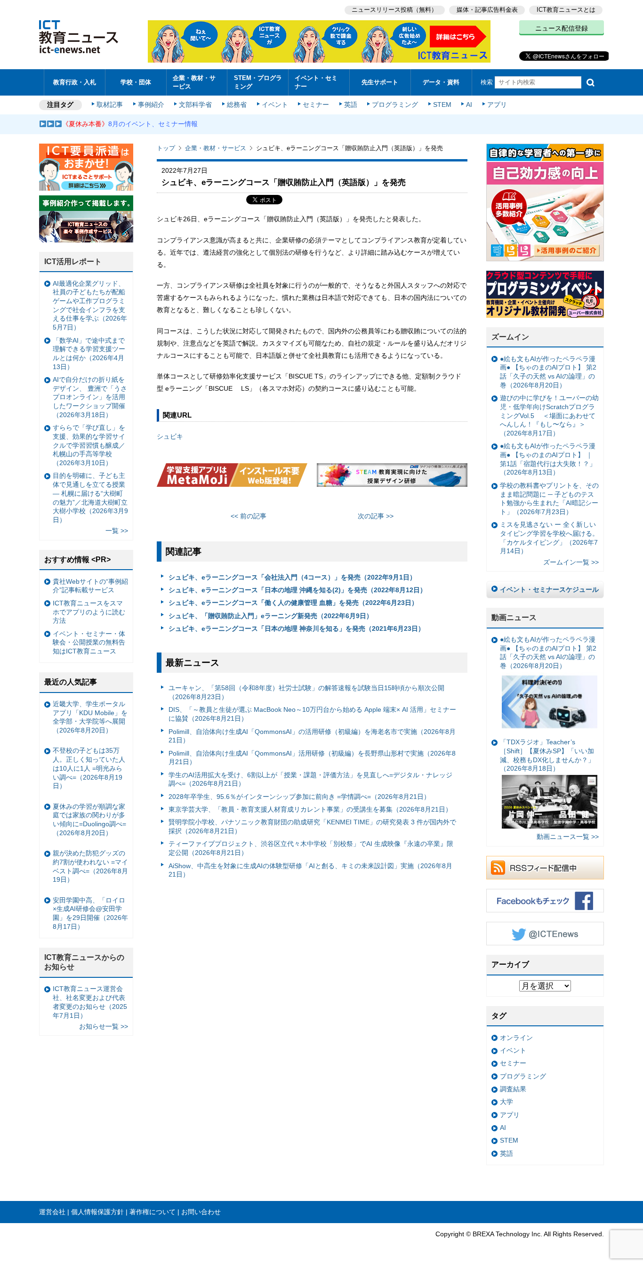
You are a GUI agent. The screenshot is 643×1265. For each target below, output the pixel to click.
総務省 (237, 104)
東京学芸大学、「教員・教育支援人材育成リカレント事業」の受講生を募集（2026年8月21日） (310, 809)
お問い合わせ (201, 1212)
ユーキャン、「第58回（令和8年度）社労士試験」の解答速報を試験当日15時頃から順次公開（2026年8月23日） (306, 692)
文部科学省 (195, 104)
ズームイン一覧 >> (571, 562)
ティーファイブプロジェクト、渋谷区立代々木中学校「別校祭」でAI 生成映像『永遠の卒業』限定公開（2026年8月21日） (311, 848)
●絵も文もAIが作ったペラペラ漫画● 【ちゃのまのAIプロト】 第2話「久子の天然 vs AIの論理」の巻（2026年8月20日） (548, 372)
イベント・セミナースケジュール (549, 589)
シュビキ (170, 436)
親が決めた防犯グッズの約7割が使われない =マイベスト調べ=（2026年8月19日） (90, 866)
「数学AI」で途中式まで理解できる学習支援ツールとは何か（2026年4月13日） (89, 354)
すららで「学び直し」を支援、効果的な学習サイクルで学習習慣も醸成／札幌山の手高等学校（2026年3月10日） (89, 445)
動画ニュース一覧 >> (568, 836)
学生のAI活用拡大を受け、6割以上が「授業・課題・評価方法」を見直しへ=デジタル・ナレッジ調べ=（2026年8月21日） (310, 779)
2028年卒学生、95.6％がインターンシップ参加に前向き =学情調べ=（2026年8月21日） (299, 796)
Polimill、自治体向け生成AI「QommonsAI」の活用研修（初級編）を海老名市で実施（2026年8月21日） (312, 736)
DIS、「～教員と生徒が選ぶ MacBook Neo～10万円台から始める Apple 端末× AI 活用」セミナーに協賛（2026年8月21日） (312, 714)
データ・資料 (441, 82)
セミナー (316, 104)
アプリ (497, 104)
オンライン (516, 1037)
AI (469, 104)
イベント (275, 104)
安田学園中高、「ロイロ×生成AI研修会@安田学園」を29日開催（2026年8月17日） (90, 913)
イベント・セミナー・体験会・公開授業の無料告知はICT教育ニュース (89, 642)
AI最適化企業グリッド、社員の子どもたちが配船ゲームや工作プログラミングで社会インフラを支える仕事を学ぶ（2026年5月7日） (90, 305)
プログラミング (395, 104)
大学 (506, 1101)
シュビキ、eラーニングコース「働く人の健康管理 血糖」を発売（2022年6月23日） (293, 602)
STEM (442, 104)
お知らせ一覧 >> (103, 1026)
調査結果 (513, 1089)
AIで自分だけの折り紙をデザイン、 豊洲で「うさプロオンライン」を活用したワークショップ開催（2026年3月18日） (90, 397)
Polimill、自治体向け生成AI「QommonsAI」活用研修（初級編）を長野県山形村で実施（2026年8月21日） (312, 757)
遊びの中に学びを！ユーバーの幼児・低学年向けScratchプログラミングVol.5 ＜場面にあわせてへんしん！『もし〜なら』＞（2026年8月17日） (549, 415)
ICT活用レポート (73, 262)
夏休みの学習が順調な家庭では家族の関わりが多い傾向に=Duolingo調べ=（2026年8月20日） (89, 820)
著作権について (152, 1212)
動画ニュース (514, 617)
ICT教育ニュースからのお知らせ (84, 962)
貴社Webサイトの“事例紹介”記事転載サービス (90, 586)
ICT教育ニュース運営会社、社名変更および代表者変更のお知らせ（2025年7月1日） (90, 1002)
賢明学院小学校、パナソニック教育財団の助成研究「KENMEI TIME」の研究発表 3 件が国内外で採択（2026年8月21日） (312, 826)
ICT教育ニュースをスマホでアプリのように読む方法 (89, 611)
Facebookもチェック (545, 900)
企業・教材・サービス (194, 81)
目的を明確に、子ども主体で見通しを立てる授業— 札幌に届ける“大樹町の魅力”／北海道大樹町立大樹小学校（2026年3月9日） (90, 498)
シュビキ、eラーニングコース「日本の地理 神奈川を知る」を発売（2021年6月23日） (297, 628)
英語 (350, 104)
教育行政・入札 (74, 82)
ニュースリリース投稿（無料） (394, 9)
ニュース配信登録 (561, 28)
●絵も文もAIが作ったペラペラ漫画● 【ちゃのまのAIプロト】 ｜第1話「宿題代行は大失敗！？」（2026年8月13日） (548, 459)
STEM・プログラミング (258, 81)
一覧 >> (116, 530)
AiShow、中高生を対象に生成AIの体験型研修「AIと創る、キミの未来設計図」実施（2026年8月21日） (310, 870)
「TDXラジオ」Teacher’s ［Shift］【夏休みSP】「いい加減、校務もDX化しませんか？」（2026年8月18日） (547, 755)
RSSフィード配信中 (545, 867)
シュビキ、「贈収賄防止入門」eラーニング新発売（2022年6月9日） (271, 616)
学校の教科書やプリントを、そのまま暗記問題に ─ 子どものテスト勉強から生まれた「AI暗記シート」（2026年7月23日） (549, 499)
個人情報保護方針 (97, 1212)
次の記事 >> (376, 516)
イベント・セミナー (316, 81)
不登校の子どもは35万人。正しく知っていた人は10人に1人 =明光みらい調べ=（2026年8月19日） (89, 768)
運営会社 (52, 1212)
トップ (166, 148)
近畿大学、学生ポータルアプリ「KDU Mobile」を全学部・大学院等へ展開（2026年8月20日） (90, 717)
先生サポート (380, 82)
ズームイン (510, 337)
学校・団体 (136, 82)
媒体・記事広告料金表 (487, 9)
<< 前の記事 (248, 516)
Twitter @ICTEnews (545, 933)
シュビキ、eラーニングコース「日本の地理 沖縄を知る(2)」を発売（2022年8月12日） (297, 590)
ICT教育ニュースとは (566, 9)
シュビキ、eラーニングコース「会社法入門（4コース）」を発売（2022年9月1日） (292, 577)
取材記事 (109, 104)
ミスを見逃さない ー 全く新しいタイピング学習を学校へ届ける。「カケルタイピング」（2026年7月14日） (549, 538)
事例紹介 (151, 104)
